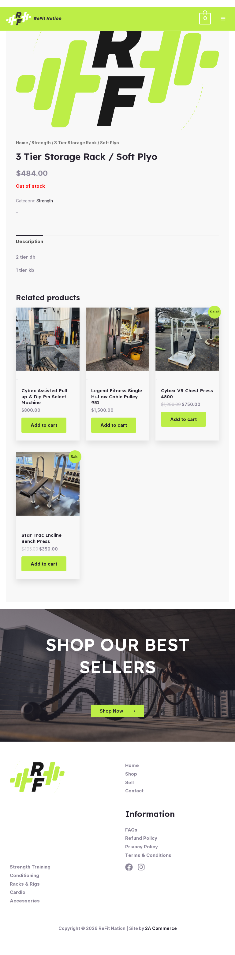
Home (22, 142)
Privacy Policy (141, 847)
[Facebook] (129, 867)
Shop (131, 774)
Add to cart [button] (44, 425)
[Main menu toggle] (223, 18)
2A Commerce (161, 928)
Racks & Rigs (25, 884)
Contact (134, 791)
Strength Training (30, 867)
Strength (41, 142)
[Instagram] (141, 867)
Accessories (25, 901)
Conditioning (24, 875)
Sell (129, 782)
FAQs (131, 830)
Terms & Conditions (148, 855)
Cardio (17, 892)
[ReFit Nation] (34, 19)
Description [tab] (29, 241)
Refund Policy (141, 838)
